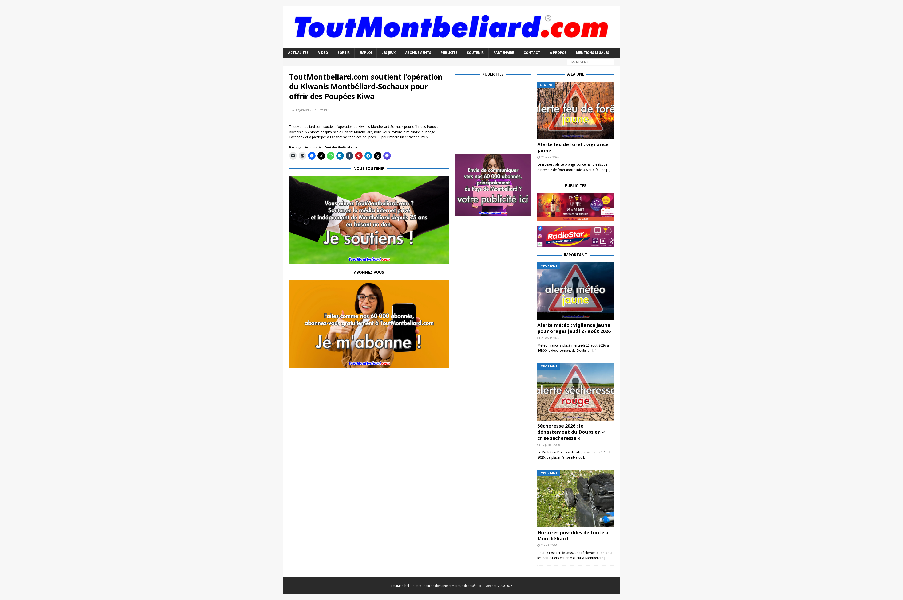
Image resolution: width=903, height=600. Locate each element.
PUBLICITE (449, 52)
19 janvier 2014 (306, 110)
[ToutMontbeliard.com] (451, 45)
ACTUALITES (298, 52)
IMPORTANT (575, 254)
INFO (327, 110)
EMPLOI (365, 52)
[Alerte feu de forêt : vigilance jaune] (575, 110)
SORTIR (344, 52)
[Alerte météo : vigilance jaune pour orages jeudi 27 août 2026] (575, 291)
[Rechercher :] (590, 61)
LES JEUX (388, 52)
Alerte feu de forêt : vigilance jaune (572, 147)
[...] (608, 170)
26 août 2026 (550, 157)
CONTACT (532, 52)
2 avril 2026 (549, 545)
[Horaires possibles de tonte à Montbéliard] (575, 498)
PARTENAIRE (503, 52)
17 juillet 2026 (550, 445)
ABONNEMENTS (418, 52)
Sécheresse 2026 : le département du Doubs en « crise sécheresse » (571, 432)
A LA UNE (575, 74)
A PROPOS (558, 52)
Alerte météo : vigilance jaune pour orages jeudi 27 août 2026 (574, 328)
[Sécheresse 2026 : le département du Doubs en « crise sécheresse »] (575, 392)
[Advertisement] (494, 114)
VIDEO (323, 52)
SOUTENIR (475, 52)
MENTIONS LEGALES (592, 52)
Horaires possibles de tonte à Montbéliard (573, 535)
